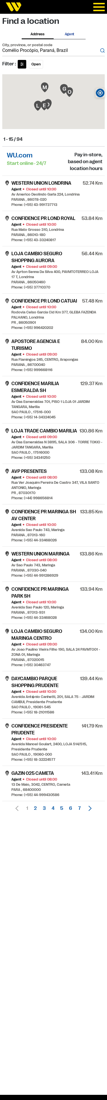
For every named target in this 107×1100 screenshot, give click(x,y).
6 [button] (70, 808)
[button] (88, 808)
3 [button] (44, 808)
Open (36, 64)
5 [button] (61, 808)
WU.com (20, 155)
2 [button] (35, 808)
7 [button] (79, 808)
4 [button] (53, 808)
